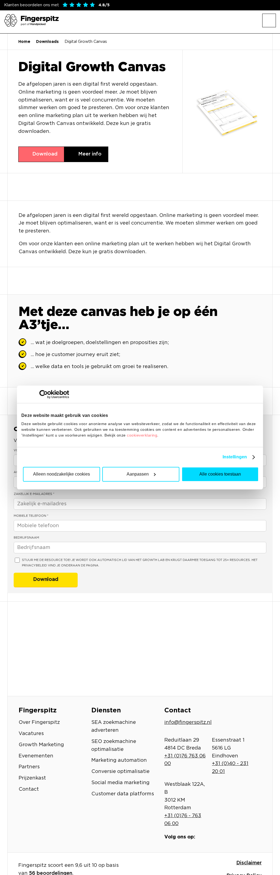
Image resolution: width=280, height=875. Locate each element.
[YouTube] (232, 837)
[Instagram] (211, 837)
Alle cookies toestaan (220, 474)
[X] (225, 837)
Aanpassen (138, 474)
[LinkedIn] (218, 837)
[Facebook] (204, 837)
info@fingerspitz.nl (188, 722)
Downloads (47, 42)
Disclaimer (249, 863)
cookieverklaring (142, 435)
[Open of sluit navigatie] (269, 20)
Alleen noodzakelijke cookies (61, 474)
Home (24, 42)
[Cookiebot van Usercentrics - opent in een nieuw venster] (45, 394)
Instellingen (235, 457)
